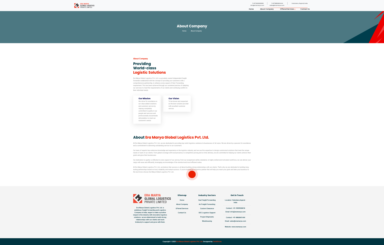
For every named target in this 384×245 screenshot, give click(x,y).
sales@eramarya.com (277, 5)
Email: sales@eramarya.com (235, 221)
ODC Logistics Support (207, 213)
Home (251, 9)
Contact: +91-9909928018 (235, 208)
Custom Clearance (207, 208)
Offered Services (287, 9)
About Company (267, 9)
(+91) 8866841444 (277, 3)
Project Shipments (207, 217)
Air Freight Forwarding (207, 204)
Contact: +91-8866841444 (235, 217)
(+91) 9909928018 (258, 3)
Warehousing (207, 221)
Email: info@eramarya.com (236, 212)
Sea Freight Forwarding (207, 200)
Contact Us (305, 9)
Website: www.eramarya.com (235, 227)
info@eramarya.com (257, 5)
